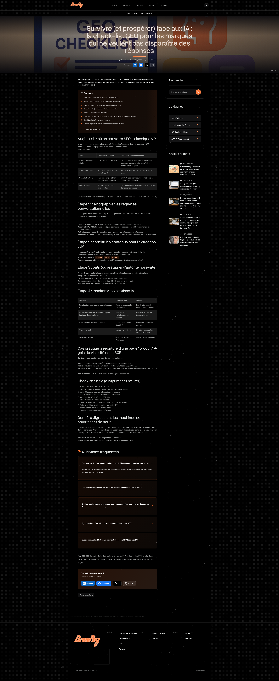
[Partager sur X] (147, 65)
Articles (125, 5)
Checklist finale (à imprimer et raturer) (97, 120)
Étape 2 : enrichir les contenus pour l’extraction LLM (102, 105)
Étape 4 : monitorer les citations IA (96, 113)
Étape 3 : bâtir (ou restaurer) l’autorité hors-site (100, 109)
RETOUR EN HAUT (200, 670)
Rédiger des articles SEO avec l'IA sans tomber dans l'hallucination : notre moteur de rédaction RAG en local (190, 203)
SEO (120, 644)
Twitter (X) (189, 633)
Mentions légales (158, 633)
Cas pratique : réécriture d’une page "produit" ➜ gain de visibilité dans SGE (110, 116)
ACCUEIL (129, 13)
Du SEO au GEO (84, 229)
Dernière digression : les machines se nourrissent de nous (104, 124)
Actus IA (139, 5)
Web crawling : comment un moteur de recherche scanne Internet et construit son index (190, 171)
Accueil (114, 5)
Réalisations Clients (179, 132)
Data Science (177, 118)
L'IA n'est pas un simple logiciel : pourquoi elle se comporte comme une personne (190, 241)
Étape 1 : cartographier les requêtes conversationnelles (103, 101)
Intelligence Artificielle (181, 125)
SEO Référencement (180, 139)
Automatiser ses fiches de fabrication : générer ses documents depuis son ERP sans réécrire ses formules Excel (190, 223)
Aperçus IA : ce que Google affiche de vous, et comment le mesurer (190, 186)
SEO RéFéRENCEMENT (146, 13)
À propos (152, 5)
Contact (164, 5)
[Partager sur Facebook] (141, 65)
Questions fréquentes (92, 129)
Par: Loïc (124, 60)
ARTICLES (136, 13)
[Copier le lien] (152, 65)
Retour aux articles (86, 595)
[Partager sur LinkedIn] (135, 65)
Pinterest (188, 638)
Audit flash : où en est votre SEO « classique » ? (101, 98)
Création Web (124, 638)
